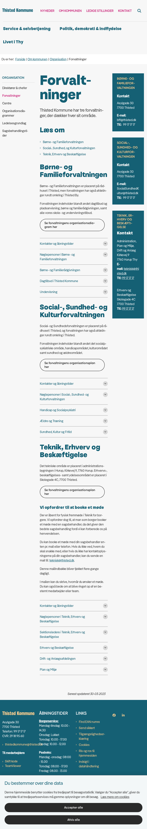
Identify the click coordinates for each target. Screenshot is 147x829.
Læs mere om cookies (115, 797)
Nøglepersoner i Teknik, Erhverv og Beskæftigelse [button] (62, 619)
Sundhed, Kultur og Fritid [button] (56, 432)
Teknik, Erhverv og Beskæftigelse (64, 154)
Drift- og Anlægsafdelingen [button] (58, 658)
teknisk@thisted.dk (61, 560)
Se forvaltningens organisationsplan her (69, 365)
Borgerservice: (49, 721)
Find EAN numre (89, 722)
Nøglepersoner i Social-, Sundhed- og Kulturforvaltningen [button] (64, 397)
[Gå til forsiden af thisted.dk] (16, 10)
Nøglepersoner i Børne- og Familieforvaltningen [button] (57, 257)
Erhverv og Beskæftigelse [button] (57, 648)
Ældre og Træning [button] (51, 421)
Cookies (84, 745)
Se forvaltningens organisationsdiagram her (69, 225)
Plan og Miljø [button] (48, 669)
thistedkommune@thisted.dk (23, 744)
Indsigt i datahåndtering (89, 764)
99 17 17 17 (128, 278)
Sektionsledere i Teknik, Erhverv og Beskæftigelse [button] (62, 634)
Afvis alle (73, 820)
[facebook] (114, 715)
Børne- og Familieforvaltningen (63, 142)
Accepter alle (73, 807)
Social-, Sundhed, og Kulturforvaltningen (69, 148)
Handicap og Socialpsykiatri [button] (58, 410)
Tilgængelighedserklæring (92, 736)
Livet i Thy (13, 42)
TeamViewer (13, 766)
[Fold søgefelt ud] (139, 10)
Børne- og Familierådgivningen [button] (60, 270)
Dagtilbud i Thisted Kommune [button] (59, 281)
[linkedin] (123, 715)
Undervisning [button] (48, 292)
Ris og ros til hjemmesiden (88, 753)
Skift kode (11, 761)
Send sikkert (87, 728)
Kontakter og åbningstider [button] (57, 244)
